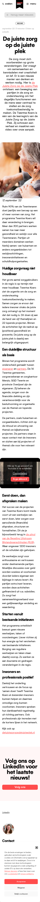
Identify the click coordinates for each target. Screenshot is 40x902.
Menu (33, 3)
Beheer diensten (10, 871)
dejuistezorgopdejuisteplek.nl (18, 732)
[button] (37, 847)
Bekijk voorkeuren (21, 894)
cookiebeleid (13, 874)
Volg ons (20, 787)
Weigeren (21, 888)
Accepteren (21, 882)
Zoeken (8, 3)
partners (21, 368)
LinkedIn (5, 32)
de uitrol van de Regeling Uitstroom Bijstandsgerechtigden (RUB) (18, 538)
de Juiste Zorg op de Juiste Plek (20, 84)
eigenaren (7, 368)
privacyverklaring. (27, 874)
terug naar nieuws (22, 14)
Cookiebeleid (20, 473)
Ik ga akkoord (20, 479)
